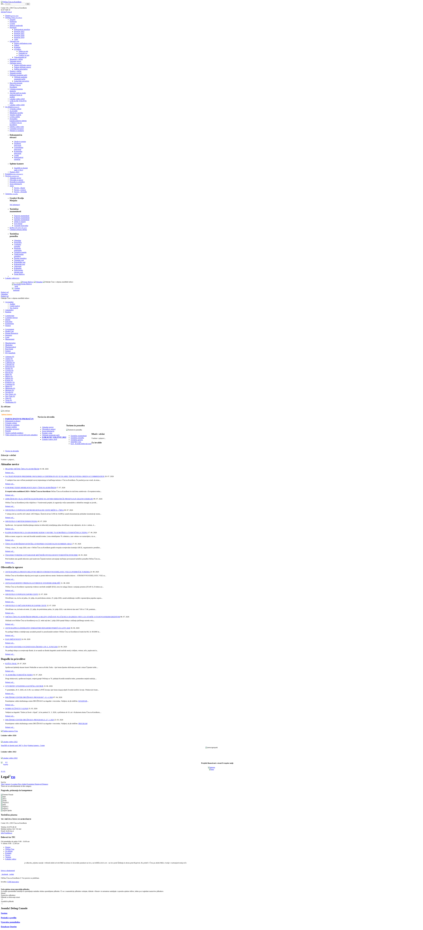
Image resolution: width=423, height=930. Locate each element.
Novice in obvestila (12, 451)
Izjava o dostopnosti (8, 870)
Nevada (9, 392)
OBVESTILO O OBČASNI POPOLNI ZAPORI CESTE (25, 605)
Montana (9, 390)
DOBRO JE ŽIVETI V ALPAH (16, 709)
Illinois (8, 376)
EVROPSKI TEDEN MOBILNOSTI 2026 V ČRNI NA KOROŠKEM (30, 488)
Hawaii (9, 372)
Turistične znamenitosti (79, 436)
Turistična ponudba (77, 438)
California (10, 363)
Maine (8, 386)
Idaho (8, 374)
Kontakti (8, 853)
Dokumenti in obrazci (12, 421)
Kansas (9, 380)
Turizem (8, 857)
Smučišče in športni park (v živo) (21, 169)
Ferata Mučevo (19, 274)
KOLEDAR (82, 701)
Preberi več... (9, 473)
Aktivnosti (17, 266)
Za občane (9, 851)
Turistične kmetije (20, 252)
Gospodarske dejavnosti (18, 148)
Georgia (9, 370)
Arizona (9, 361)
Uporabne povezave (12, 429)
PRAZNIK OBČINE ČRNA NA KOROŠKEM (22, 469)
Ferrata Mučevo (26, 284)
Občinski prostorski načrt (50, 435)
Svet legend (18, 224)
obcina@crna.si (6, 12)
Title (2, 784)
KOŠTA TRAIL (11, 664)
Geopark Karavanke (21, 226)
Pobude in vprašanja (12, 425)
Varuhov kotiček (11, 427)
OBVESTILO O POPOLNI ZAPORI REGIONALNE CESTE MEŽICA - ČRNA (34, 510)
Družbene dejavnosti (17, 144)
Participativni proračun (18, 158)
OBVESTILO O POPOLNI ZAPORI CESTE (21, 594)
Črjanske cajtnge (11, 423)
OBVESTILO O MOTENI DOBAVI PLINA (21, 521)
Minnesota (10, 388)
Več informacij (15, 205)
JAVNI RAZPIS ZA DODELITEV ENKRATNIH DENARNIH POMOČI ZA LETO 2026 (37, 628)
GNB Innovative (13, 882)
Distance (45, 784)
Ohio (8, 398)
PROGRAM (82, 723)
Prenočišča (18, 242)
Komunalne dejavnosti (18, 152)
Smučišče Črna (76, 442)
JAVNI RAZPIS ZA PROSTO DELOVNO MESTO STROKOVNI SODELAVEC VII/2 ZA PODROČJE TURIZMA (47, 572)
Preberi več (5, 292)
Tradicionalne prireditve (19, 255)
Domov (8, 847)
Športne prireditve (20, 258)
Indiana (9, 378)
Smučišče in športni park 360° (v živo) (14, 745)
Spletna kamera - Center (36, 745)
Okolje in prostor (20, 141)
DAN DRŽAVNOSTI (13, 639)
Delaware (9, 366)
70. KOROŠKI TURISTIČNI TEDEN (19, 675)
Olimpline (17, 240)
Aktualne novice (48, 427)
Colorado (9, 364)
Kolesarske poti (19, 264)
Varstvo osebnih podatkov (14, 433)
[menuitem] (12, 16)
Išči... (3, 4)
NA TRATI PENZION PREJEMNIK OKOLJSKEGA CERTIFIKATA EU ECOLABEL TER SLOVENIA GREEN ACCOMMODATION (54, 476)
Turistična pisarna (77, 440)
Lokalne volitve (10, 859)
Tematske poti (19, 260)
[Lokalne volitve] (9, 742)
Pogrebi (8, 431)
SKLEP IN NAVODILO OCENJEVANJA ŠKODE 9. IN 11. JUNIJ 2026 (31, 647)
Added (24, 784)
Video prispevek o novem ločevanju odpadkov (21, 435)
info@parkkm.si (6, 833)
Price (20, 784)
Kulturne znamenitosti (21, 218)
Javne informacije (48, 431)
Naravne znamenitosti (21, 216)
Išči (28, 4)
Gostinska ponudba (17, 245)
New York (10, 396)
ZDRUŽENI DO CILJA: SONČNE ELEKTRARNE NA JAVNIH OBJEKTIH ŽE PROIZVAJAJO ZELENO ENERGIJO (49, 499)
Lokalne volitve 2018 (49, 439)
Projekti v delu (47, 433)
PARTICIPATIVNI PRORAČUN (19, 419)
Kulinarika (17, 268)
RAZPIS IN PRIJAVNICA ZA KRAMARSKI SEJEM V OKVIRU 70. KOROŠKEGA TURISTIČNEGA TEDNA (46, 533)
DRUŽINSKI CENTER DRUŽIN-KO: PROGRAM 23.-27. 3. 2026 (29, 720)
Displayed (38, 784)
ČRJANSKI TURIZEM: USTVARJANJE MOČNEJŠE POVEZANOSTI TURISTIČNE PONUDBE (41, 555)
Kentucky (10, 382)
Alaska (9, 359)
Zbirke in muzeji (20, 222)
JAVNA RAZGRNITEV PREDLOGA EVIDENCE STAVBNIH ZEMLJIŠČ (32, 583)
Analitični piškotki (7, 901)
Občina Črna (9, 849)
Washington (10, 402)
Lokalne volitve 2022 (54, 437)
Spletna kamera (6, 414)
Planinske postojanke (18, 249)
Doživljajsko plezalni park (18, 271)
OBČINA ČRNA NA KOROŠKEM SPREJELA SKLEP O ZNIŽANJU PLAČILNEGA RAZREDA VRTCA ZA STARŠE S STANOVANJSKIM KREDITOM (62, 617)
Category (7, 784)
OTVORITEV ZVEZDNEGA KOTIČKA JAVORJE (24, 686)
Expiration (31, 784)
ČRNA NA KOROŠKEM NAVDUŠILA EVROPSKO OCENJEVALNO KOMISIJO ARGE (38, 544)
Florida (9, 368)
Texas (8, 400)
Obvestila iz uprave (49, 429)
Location (14, 784)
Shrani (3, 893)
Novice (7, 855)
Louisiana (10, 384)
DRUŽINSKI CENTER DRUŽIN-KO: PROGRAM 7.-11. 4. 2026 (29, 697)
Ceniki (16, 155)
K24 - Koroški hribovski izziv (81, 444)
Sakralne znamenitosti (21, 220)
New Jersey (10, 394)
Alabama (9, 357)
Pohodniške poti (19, 262)
